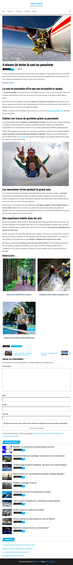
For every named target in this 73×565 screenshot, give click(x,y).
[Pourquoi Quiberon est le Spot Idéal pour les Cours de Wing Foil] (7, 521)
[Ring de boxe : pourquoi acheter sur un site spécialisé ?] (7, 530)
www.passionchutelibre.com (54, 111)
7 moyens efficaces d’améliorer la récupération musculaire (22, 354)
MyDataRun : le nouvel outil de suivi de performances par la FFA (33, 447)
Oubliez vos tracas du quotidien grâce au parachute (17, 548)
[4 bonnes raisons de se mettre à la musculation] (7, 512)
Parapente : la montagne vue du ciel (24, 483)
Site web (5, 414)
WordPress (36, 562)
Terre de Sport (36, 3)
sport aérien (22, 137)
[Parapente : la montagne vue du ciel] (7, 485)
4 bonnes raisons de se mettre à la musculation (28, 510)
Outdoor (19, 11)
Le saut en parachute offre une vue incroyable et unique (18, 545)
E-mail (4, 405)
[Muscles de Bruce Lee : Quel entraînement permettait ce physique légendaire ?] (7, 476)
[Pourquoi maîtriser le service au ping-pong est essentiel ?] (7, 494)
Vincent (20, 69)
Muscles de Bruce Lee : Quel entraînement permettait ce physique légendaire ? (39, 474)
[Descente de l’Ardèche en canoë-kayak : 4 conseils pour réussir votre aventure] (7, 458)
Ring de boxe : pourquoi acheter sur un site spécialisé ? (31, 528)
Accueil (10, 11)
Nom (4, 395)
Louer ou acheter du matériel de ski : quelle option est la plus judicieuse (36, 501)
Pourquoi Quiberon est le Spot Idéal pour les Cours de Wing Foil (33, 519)
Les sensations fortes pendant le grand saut (15, 552)
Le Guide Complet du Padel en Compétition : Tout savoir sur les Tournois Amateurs (40, 465)
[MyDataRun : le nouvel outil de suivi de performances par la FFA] (7, 449)
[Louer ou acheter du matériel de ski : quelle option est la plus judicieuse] (7, 503)
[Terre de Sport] (3, 11)
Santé (34, 11)
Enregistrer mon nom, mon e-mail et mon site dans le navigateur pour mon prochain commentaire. (36, 423)
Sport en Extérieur (16, 346)
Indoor (27, 11)
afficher (11, 83)
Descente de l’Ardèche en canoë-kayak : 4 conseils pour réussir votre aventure (39, 456)
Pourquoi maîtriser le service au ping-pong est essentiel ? (32, 492)
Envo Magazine (50, 562)
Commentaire (7, 366)
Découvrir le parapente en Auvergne (49, 354)
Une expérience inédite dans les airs (13, 556)
